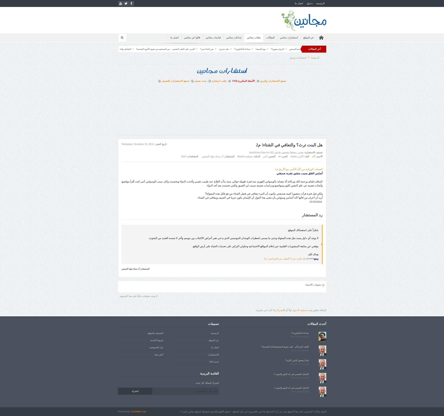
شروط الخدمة (156, 340)
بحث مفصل (200, 81)
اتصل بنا (299, 3)
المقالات (270, 37)
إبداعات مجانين (233, 37)
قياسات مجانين (213, 37)
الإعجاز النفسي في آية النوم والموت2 (291, 374)
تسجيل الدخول (299, 310)
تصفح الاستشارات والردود (273, 81)
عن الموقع (308, 37)
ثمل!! (123, 49)
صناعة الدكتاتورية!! (258, 49)
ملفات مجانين (254, 37)
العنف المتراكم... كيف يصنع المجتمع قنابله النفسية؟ (285, 346)
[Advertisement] (222, 110)
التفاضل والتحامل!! (138, 49)
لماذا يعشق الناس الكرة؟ (297, 360)
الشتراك (280, 310)
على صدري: (240, 49)
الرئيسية (320, 3)
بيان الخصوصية (156, 347)
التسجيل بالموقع (155, 333)
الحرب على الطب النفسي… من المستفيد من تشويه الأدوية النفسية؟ (181, 49)
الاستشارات (213, 354)
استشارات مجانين (289, 37)
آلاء (313, 156)
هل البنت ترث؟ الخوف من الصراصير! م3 (284, 258)
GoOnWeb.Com (138, 411)
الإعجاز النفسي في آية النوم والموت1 (291, 387)
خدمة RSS (214, 361)
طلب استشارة (219, 81)
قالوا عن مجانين (192, 37)
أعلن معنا (159, 354)
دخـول (309, 3)
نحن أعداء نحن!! (223, 49)
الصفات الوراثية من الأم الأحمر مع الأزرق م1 (299, 169)
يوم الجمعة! (276, 49)
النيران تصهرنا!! (293, 49)
